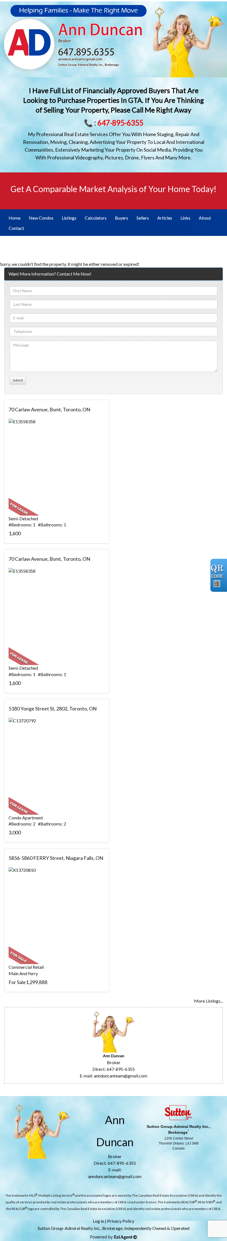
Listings (69, 217)
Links (185, 217)
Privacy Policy (120, 1221)
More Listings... (208, 1000)
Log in (98, 1221)
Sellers (142, 217)
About (205, 217)
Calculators (96, 217)
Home (14, 217)
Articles (164, 217)
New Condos (41, 217)
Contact (16, 228)
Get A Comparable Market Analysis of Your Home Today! (113, 189)
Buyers (121, 217)
